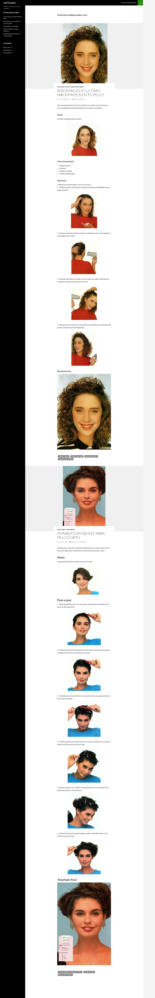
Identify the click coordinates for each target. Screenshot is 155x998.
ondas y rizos (63, 456)
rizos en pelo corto (66, 459)
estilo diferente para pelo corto (70, 972)
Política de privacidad (128, 2)
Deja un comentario (78, 542)
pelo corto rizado (65, 974)
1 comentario (80, 99)
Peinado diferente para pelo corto (81, 535)
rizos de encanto (91, 456)
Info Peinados (9, 2)
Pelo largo (70, 87)
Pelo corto (61, 87)
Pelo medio (79, 87)
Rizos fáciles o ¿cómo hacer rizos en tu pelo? (80, 92)
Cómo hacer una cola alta (10, 26)
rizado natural (77, 456)
